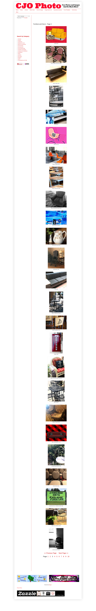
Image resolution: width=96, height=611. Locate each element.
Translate (25, 17)
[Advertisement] (57, 18)
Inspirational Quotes (58, 9)
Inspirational (20, 52)
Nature (19, 53)
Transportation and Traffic (22, 60)
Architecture (20, 41)
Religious (19, 57)
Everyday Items (20, 47)
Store (17, 12)
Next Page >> (63, 553)
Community (74, 9)
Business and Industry (22, 44)
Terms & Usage (40, 9)
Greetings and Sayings (22, 49)
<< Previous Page (50, 553)
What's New (32, 9)
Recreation (20, 56)
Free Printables (67, 9)
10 (68, 556)
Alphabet (19, 39)
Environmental (20, 45)
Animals (19, 40)
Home (17, 9)
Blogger (50, 584)
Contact (26, 9)
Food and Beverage (21, 48)
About (21, 9)
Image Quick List (48, 9)
